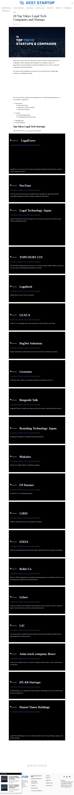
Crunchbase (28, 130)
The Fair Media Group (66, 786)
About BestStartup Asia (36, 778)
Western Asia (49, 785)
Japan (14, 12)
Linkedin (37, 145)
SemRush (38, 130)
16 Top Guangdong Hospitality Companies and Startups (14, 777)
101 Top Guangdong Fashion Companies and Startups (14, 786)
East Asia (48, 777)
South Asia (48, 780)
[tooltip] (28, 765)
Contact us (33, 785)
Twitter (25, 145)
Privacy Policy (34, 788)
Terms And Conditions (36, 790)
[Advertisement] (37, 86)
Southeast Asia (49, 783)
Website (20, 145)
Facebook (31, 145)
